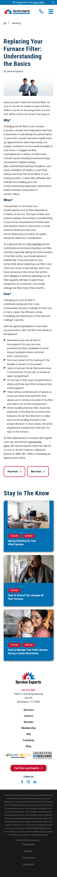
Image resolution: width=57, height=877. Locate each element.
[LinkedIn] (34, 781)
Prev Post (13, 471)
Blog (28, 746)
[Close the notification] (53, 2)
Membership (28, 728)
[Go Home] (5, 23)
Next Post (36, 471)
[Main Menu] (51, 11)
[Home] (17, 11)
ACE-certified (34, 244)
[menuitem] (28, 844)
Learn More (38, 2)
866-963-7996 (28, 690)
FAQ (28, 734)
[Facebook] (22, 781)
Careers (28, 715)
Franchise (28, 740)
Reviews (28, 722)
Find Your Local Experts (26, 768)
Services (29, 710)
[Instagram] (28, 781)
